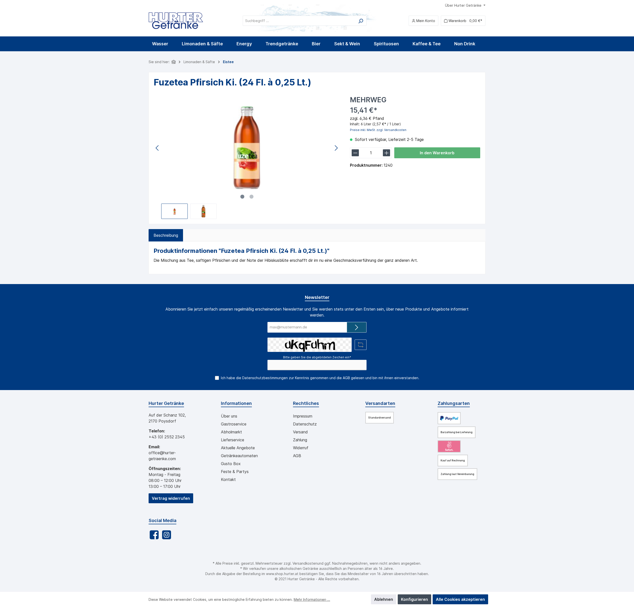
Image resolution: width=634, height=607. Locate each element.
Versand (300, 431)
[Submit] (357, 327)
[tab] (166, 235)
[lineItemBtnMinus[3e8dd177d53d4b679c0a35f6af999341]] (355, 152)
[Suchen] (361, 21)
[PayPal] (449, 418)
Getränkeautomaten (239, 455)
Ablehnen (383, 599)
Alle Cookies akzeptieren (460, 599)
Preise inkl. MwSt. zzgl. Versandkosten (378, 130)
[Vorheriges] (157, 148)
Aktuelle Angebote (238, 447)
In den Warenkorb (437, 152)
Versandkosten (304, 563)
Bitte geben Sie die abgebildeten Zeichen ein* (317, 357)
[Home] (174, 62)
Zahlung (300, 439)
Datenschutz (305, 424)
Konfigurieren (414, 599)
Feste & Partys (235, 471)
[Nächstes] (336, 148)
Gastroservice (233, 424)
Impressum (302, 416)
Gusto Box (231, 463)
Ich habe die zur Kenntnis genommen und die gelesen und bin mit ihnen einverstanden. (320, 378)
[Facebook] (154, 534)
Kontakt (228, 479)
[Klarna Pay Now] (449, 446)
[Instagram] (166, 534)
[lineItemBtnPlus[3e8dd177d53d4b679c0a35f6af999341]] (386, 152)
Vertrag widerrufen (171, 498)
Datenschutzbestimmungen (265, 378)
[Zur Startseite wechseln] (176, 20)
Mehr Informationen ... (312, 599)
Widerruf (300, 447)
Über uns (229, 416)
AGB (346, 378)
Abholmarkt (231, 431)
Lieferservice (232, 439)
